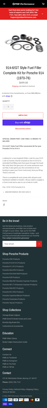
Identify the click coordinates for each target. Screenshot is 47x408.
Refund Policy (19, 389)
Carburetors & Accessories (13, 326)
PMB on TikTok (8, 367)
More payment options (23, 128)
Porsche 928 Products (11, 277)
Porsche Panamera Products (14, 299)
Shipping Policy (32, 389)
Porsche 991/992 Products (13, 292)
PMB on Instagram (10, 361)
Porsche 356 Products (11, 259)
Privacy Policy (8, 389)
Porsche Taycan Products (12, 303)
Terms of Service (9, 392)
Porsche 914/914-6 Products (14, 263)
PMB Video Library (10, 338)
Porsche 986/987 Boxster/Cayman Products (20, 281)
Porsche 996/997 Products (13, 288)
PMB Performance (13, 396)
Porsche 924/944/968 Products (15, 274)
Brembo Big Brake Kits (11, 322)
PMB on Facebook (10, 358)
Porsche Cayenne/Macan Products (16, 296)
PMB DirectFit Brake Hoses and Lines (17, 319)
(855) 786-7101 (12, 382)
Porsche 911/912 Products (13, 266)
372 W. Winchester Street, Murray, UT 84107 (20, 378)
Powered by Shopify (26, 396)
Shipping (15, 86)
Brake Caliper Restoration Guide (15, 342)
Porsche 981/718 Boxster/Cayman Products (20, 285)
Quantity (6, 101)
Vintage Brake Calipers (11, 315)
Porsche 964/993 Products (13, 270)
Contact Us (7, 355)
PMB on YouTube (9, 364)
